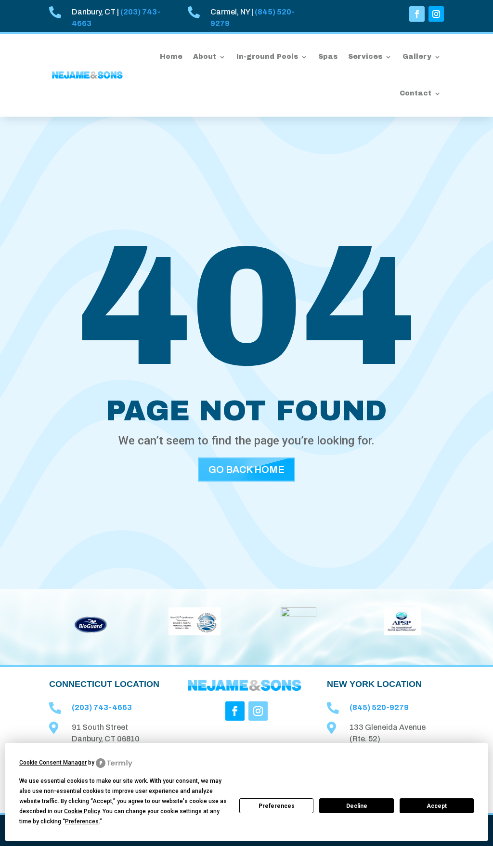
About (204, 56)
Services (365, 56)
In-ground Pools (267, 56)
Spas (327, 56)
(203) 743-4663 (102, 707)
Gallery (416, 56)
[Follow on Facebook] (417, 14)
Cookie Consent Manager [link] (53, 762)
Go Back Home (246, 469)
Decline (356, 806)
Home (171, 56)
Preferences (277, 806)
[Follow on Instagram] (436, 14)
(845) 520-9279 (379, 707)
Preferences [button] (82, 821)
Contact (415, 93)
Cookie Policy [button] (82, 811)
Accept (437, 806)
